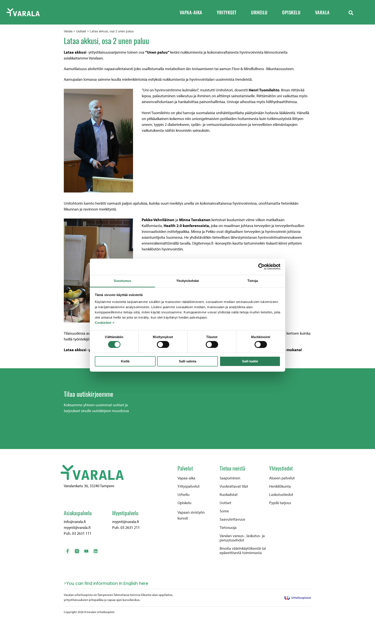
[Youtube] (86, 551)
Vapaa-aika (191, 12)
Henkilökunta (280, 486)
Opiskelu (291, 12)
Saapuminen (230, 478)
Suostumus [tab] (122, 281)
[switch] (163, 344)
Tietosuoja (228, 527)
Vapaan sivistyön (191, 512)
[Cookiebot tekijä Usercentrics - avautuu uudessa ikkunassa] (261, 266)
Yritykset (227, 12)
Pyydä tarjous (280, 503)
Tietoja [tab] (252, 281)
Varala (322, 12)
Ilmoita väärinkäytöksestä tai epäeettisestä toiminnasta (243, 550)
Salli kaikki (250, 361)
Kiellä (125, 361)
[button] (351, 12)
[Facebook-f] (67, 551)
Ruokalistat (229, 494)
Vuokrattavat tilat (234, 486)
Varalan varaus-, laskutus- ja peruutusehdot (242, 538)
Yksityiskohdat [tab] (187, 281)
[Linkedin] (95, 551)
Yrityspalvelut (189, 486)
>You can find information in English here (106, 583)
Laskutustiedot (281, 494)
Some (224, 511)
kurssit (183, 518)
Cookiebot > (105, 322)
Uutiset (225, 503)
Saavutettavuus (232, 519)
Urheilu (259, 12)
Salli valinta (187, 361)
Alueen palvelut (282, 478)
